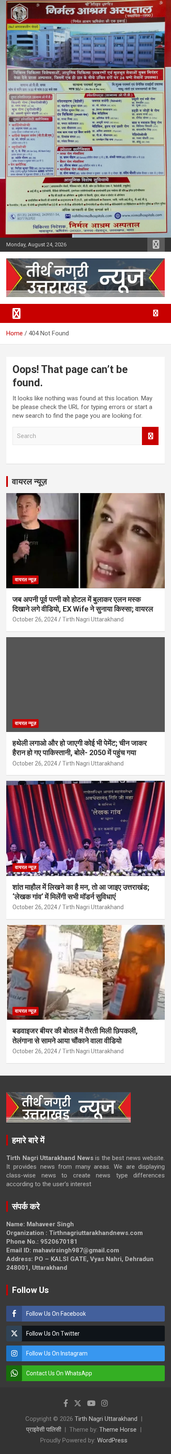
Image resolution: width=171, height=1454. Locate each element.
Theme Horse (118, 1429)
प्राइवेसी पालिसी (43, 1429)
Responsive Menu (156, 245)
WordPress (112, 1440)
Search (150, 436)
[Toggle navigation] (16, 313)
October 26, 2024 (34, 619)
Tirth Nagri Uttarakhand (93, 619)
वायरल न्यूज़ (29, 481)
